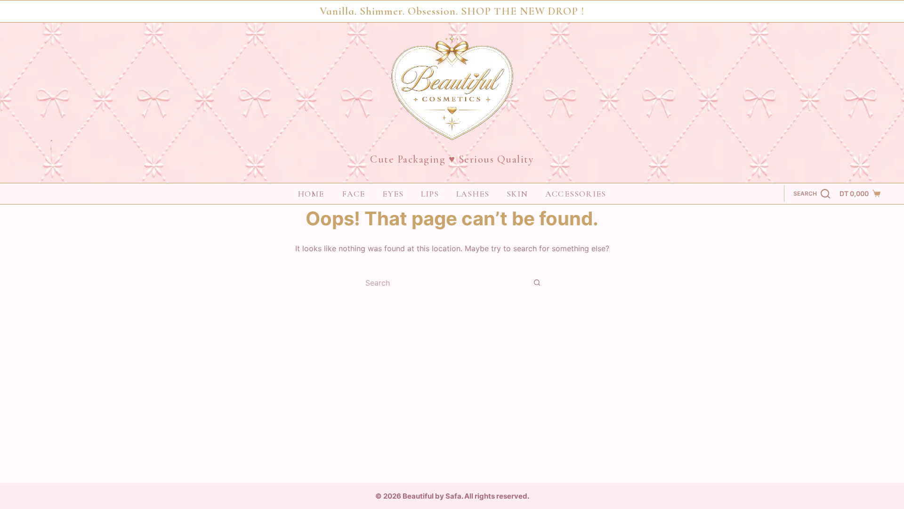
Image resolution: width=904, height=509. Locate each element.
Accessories (575, 194)
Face (353, 194)
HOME (311, 194)
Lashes (472, 194)
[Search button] (537, 283)
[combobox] (443, 282)
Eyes (393, 194)
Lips (430, 194)
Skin (517, 194)
